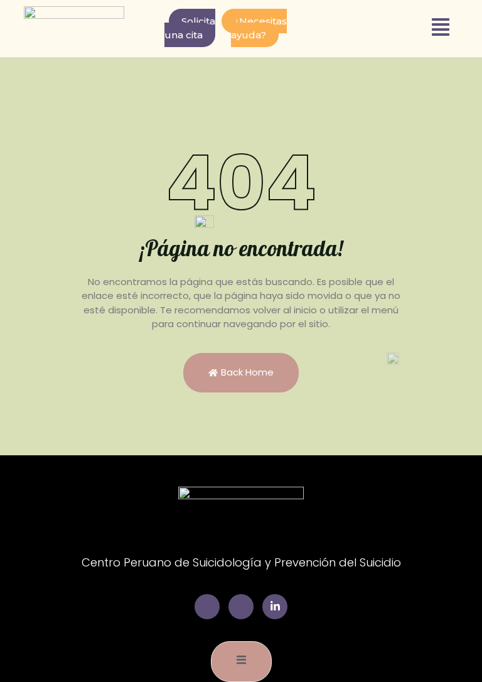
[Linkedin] (274, 606)
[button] (441, 28)
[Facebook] (207, 606)
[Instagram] (241, 606)
